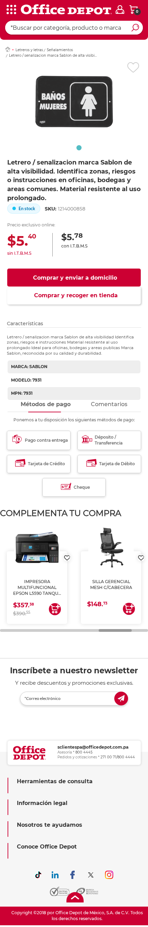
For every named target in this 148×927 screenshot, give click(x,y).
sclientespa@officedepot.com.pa (92, 747)
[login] (120, 9)
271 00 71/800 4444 (118, 757)
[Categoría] (10, 10)
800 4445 (84, 752)
